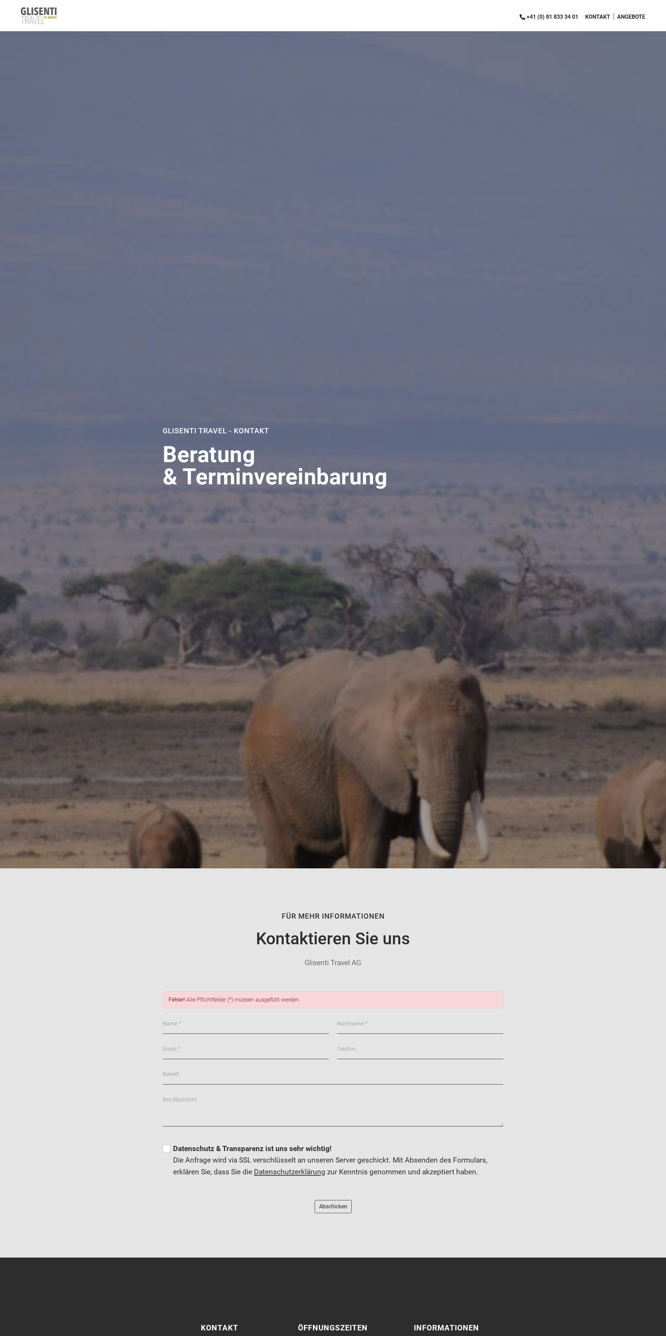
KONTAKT (597, 17)
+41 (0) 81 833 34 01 (552, 17)
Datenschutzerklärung (289, 1172)
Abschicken (333, 1206)
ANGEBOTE (631, 17)
